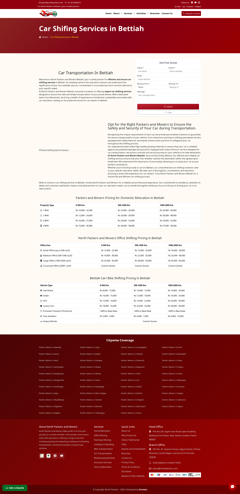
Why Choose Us (129, 435)
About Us (126, 430)
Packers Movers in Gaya (90, 347)
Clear (169, 112)
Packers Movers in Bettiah (131, 393)
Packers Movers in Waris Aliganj (93, 393)
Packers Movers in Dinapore (132, 400)
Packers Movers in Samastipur (51, 367)
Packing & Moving (102, 440)
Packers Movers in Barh (48, 360)
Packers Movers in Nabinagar (174, 380)
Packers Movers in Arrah (172, 347)
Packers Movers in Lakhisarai (174, 400)
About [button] (116, 13)
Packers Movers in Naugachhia (51, 380)
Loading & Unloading (104, 444)
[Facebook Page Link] (192, 2)
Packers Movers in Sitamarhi (132, 360)
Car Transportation (103, 453)
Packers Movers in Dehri (131, 373)
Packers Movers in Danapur (91, 360)
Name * (140, 68)
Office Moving (100, 435)
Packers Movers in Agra (48, 393)
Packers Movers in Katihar (90, 373)
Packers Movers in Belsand (91, 406)
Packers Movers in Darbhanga (51, 386)
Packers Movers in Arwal (172, 373)
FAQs (124, 444)
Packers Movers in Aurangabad (133, 347)
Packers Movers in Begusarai (133, 367)
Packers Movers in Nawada (50, 347)
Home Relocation (102, 430)
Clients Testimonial (130, 440)
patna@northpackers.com (52, 2)
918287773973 (174, 462)
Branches (155, 13)
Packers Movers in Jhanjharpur (51, 373)
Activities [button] (141, 13)
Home (108, 13)
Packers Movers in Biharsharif (133, 406)
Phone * (172, 68)
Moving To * (174, 84)
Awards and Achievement (134, 449)
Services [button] (128, 13)
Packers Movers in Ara (130, 380)
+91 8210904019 (74, 2)
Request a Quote (192, 13)
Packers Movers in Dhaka (131, 386)
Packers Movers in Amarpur (173, 386)
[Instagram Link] (199, 2)
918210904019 (159, 462)
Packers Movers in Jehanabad (174, 354)
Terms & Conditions (131, 467)
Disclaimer (127, 471)
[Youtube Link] (195, 2)
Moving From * (143, 84)
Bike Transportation (103, 449)
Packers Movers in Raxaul (90, 367)
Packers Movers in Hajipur (172, 393)
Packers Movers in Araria (131, 413)
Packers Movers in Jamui (49, 354)
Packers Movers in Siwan (90, 380)
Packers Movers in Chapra (172, 367)
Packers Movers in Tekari (172, 360)
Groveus (143, 489)
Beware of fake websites (133, 476)
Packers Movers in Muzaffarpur (51, 400)
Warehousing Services (104, 458)
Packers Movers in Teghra (172, 406)
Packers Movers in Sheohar (132, 354)
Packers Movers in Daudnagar (92, 386)
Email (139, 76)
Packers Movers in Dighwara (50, 406)
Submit (169, 106)
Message (141, 92)
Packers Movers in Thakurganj (92, 413)
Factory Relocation (103, 467)
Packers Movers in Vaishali (91, 400)
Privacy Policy (128, 462)
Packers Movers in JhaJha (90, 354)
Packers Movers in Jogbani (49, 413)
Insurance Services (103, 462)
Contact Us (167, 13)
